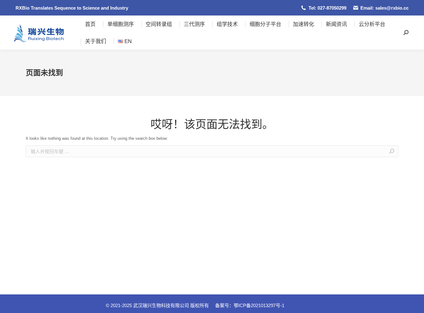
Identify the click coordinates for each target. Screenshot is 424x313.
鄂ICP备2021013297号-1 (259, 305)
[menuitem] (90, 24)
